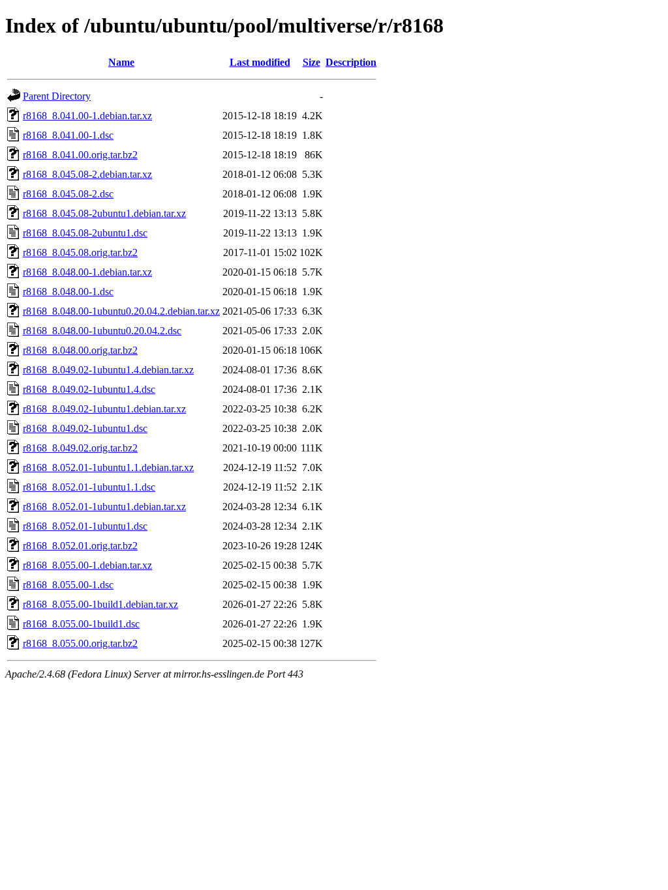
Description (351, 62)
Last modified (260, 62)
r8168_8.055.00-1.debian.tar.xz (87, 565)
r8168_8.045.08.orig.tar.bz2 (80, 252)
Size (311, 62)
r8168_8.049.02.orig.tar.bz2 (80, 447)
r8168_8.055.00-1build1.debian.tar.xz (100, 604)
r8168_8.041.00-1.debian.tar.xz (87, 115)
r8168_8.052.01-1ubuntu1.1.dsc (89, 487)
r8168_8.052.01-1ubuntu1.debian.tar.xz (104, 506)
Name (121, 62)
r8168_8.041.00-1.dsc (68, 135)
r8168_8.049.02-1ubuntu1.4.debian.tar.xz (108, 369)
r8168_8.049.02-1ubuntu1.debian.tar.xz (104, 408)
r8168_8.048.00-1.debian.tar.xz (87, 272)
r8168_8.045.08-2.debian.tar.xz (87, 174)
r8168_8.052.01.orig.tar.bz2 (80, 545)
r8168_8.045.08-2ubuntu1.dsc (85, 232)
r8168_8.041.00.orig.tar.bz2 (80, 154)
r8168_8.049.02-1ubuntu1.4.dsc (89, 389)
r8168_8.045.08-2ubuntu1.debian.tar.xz (104, 213)
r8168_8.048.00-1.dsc (68, 291)
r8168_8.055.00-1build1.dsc (81, 623)
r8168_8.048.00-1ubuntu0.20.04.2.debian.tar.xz (121, 311)
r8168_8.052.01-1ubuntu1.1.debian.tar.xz (108, 467)
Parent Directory (57, 96)
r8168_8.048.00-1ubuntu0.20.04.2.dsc (102, 330)
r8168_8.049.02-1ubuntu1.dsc (85, 428)
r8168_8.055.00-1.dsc (68, 584)
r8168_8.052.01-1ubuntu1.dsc (85, 526)
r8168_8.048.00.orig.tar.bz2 (80, 350)
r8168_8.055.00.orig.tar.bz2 (80, 643)
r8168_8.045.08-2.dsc (68, 193)
